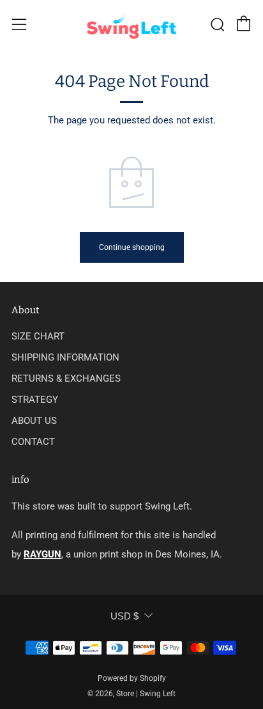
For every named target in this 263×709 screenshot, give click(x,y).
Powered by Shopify (132, 678)
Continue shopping (132, 247)
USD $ (124, 616)
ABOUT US (34, 420)
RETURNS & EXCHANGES (66, 378)
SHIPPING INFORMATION (65, 357)
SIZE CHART (37, 336)
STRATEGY (34, 399)
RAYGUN (42, 554)
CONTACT (33, 442)
